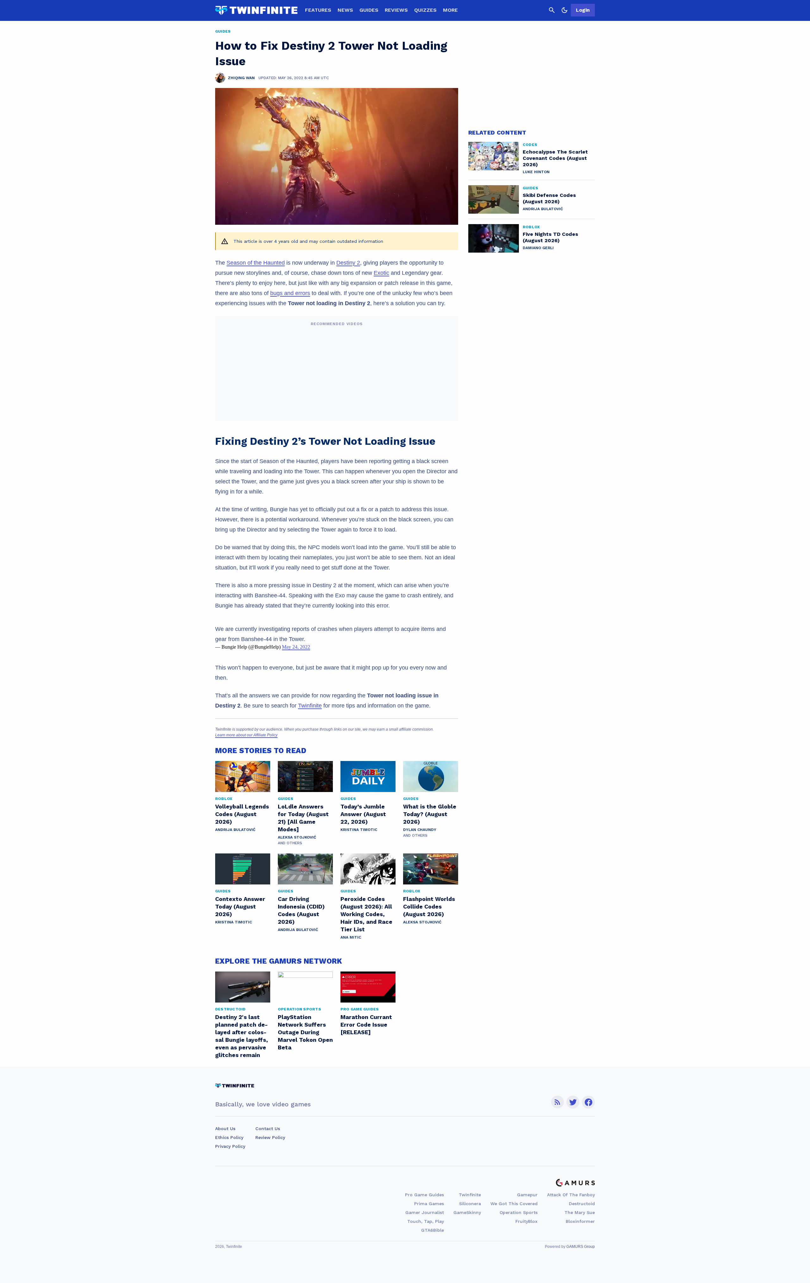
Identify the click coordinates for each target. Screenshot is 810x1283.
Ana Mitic (350, 937)
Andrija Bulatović (235, 829)
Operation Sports (519, 1212)
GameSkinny (467, 1212)
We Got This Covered (514, 1203)
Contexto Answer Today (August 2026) (240, 906)
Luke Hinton (536, 172)
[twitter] (573, 1102)
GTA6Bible (432, 1230)
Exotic (381, 273)
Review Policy (270, 1137)
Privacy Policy (230, 1146)
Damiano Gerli (538, 248)
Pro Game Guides (424, 1194)
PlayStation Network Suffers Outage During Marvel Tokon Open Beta (305, 1032)
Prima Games (429, 1203)
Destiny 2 (348, 263)
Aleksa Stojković (297, 837)
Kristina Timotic (358, 829)
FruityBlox (526, 1221)
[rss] (557, 1102)
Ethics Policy (229, 1137)
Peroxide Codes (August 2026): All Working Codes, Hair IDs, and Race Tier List (366, 914)
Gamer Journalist (424, 1212)
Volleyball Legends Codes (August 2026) (242, 814)
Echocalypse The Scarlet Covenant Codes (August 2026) (555, 158)
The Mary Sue (579, 1212)
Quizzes (425, 10)
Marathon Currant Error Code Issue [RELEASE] (366, 1024)
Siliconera (470, 1203)
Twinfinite (310, 705)
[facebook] (588, 1102)
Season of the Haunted (256, 263)
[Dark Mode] (564, 10)
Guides (368, 10)
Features (318, 10)
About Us (225, 1128)
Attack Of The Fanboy (571, 1194)
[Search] (551, 10)
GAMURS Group (580, 1246)
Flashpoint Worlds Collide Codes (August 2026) (429, 906)
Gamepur (527, 1194)
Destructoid (582, 1203)
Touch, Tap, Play (425, 1221)
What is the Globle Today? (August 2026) (429, 814)
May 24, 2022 (296, 647)
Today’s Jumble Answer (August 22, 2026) (363, 814)
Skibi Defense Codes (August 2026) (549, 198)
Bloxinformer (580, 1221)
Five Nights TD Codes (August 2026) (550, 237)
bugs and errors (290, 293)
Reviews (396, 10)
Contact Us (267, 1128)
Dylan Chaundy (419, 829)
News (345, 10)
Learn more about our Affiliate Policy (246, 735)
